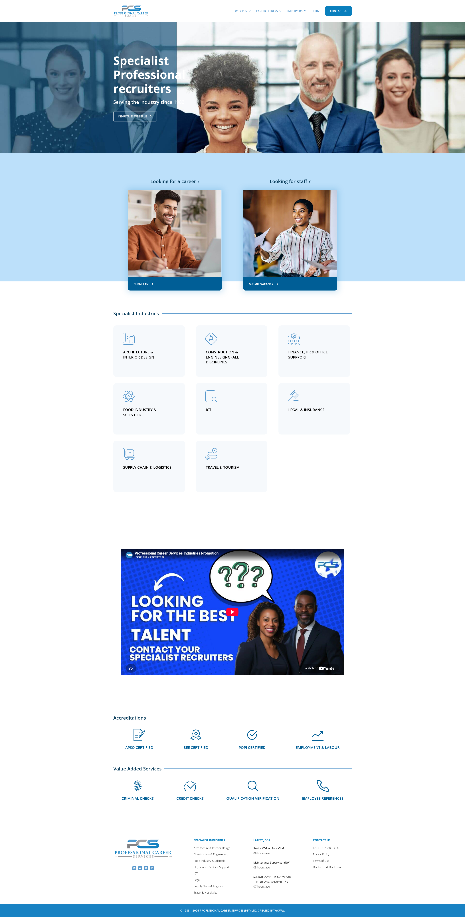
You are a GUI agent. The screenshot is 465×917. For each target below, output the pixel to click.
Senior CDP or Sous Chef (268, 848)
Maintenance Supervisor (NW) (271, 862)
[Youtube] (140, 868)
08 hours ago (261, 853)
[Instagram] (152, 868)
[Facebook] (146, 868)
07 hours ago (261, 886)
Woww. (279, 910)
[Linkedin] (134, 868)
